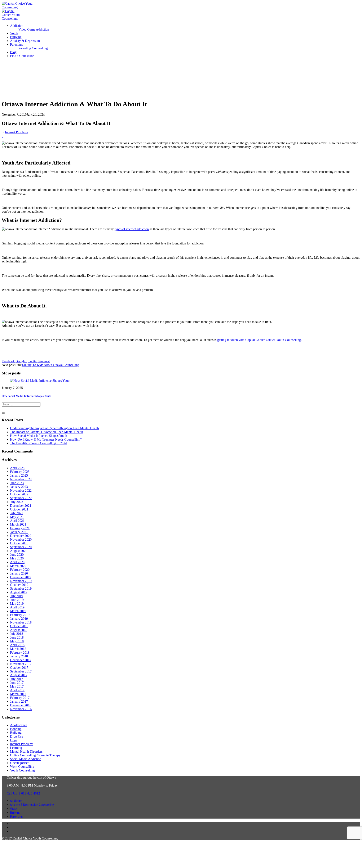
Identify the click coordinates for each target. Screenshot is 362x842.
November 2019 (21, 581)
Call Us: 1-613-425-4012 (23, 793)
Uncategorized (19, 763)
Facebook (8, 361)
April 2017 (17, 690)
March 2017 (18, 694)
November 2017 (21, 664)
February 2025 (20, 471)
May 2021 (17, 517)
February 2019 (20, 615)
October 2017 (19, 667)
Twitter (32, 361)
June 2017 (17, 682)
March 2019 (18, 611)
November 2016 (21, 709)
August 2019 (18, 592)
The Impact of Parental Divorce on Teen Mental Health (46, 432)
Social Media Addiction (25, 759)
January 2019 (19, 618)
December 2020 (20, 535)
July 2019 (16, 596)
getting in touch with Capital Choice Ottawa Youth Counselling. (259, 340)
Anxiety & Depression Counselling (32, 805)
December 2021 (20, 505)
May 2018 (17, 641)
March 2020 (18, 566)
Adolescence (18, 725)
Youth (14, 809)
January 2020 (19, 573)
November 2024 (21, 479)
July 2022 (16, 502)
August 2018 (18, 630)
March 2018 (18, 648)
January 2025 (19, 475)
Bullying (16, 732)
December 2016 (20, 705)
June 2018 (17, 637)
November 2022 (21, 490)
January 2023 (19, 486)
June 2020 (17, 554)
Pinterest (44, 361)
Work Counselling (22, 766)
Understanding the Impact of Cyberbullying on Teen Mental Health (54, 428)
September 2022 (21, 498)
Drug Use (16, 736)
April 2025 (17, 468)
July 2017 (16, 679)
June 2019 (17, 600)
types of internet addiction (132, 229)
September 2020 (21, 547)
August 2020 (18, 551)
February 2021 (20, 528)
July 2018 (16, 633)
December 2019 (20, 577)
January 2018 (19, 656)
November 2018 (21, 622)
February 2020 (20, 569)
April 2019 (17, 607)
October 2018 (19, 626)
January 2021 (19, 532)
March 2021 (18, 524)
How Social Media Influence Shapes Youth (26, 395)
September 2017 (21, 671)
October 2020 (19, 543)
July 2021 (16, 513)
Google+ (21, 361)
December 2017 (20, 660)
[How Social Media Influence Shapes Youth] (40, 380)
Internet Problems (16, 132)
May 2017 (17, 686)
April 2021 (17, 520)
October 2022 (19, 494)
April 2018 (17, 645)
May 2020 (17, 558)
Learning (16, 747)
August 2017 (18, 675)
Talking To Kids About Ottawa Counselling (50, 365)
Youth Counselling (22, 770)
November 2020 (21, 539)
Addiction (16, 801)
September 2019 (21, 588)
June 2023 (17, 483)
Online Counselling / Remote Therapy (35, 755)
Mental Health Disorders (26, 751)
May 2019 (17, 603)
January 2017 (19, 701)
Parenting (16, 817)
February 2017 (20, 697)
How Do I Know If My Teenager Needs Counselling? (46, 439)
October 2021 (19, 509)
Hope (13, 740)
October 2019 (19, 584)
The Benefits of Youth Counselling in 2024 (38, 443)
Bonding (16, 729)
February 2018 (20, 652)
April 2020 (17, 562)
